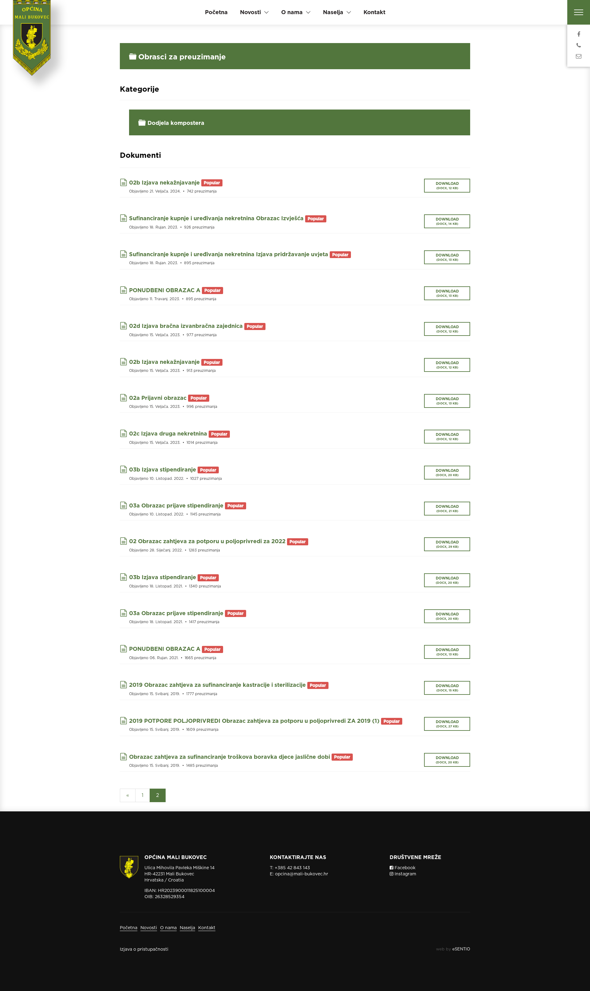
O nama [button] (292, 12)
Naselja (187, 927)
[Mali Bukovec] (34, 46)
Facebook (404, 867)
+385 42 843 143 (292, 867)
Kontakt (374, 12)
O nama (168, 927)
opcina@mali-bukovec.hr (301, 873)
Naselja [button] (333, 12)
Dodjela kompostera (176, 123)
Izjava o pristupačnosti (144, 949)
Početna (216, 12)
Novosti (148, 927)
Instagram (404, 873)
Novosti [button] (250, 12)
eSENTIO (461, 949)
